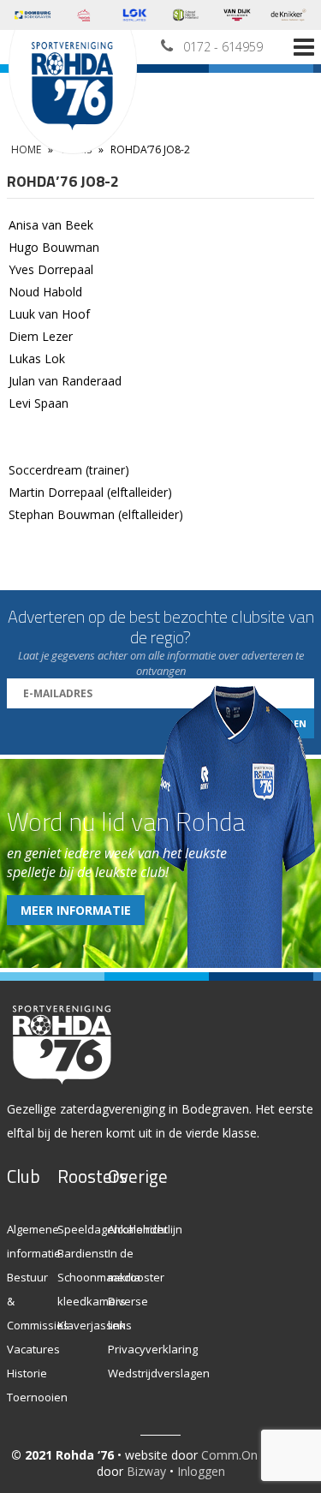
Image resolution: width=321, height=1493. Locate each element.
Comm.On (229, 1455)
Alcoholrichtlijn (145, 1229)
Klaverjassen (91, 1325)
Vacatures (33, 1349)
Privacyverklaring (153, 1349)
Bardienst (82, 1253)
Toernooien (37, 1397)
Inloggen (201, 1471)
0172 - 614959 (223, 47)
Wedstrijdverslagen (159, 1373)
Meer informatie (76, 910)
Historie (27, 1373)
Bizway (146, 1471)
